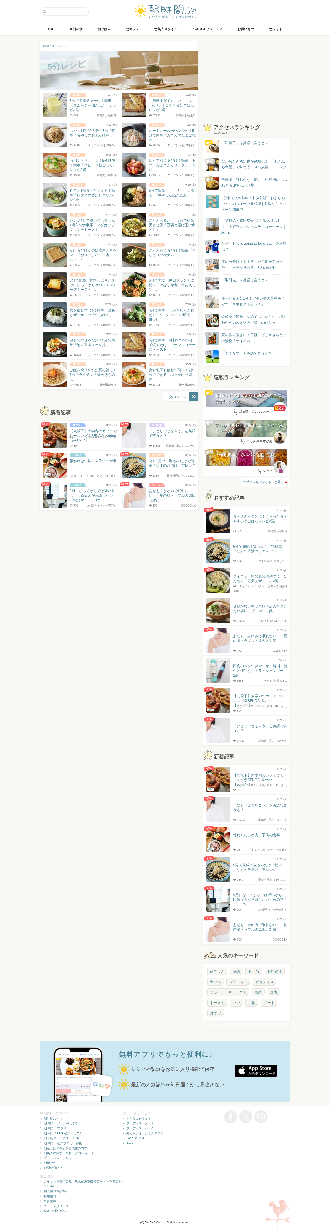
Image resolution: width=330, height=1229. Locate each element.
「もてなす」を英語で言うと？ (246, 353)
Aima (130, 1143)
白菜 (258, 992)
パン (236, 1003)
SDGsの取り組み (56, 1211)
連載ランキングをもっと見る (263, 482)
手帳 (251, 1003)
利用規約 (50, 1163)
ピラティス (264, 982)
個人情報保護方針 (56, 1191)
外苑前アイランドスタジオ (144, 1133)
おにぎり (274, 971)
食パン (215, 982)
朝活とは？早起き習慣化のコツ (65, 1148)
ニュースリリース (56, 1206)
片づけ (215, 1013)
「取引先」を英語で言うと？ (244, 280)
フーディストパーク (140, 1128)
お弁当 (253, 971)
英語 (236, 971)
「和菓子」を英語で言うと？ (244, 143)
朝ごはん (217, 971)
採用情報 (50, 1196)
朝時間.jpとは (53, 1118)
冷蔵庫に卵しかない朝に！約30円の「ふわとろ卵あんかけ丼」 (254, 182)
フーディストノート (140, 1123)
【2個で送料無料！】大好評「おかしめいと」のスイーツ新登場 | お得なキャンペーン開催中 (253, 204)
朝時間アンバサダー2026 (61, 1138)
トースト (217, 1003)
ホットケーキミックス (228, 992)
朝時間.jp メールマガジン (61, 1123)
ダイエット (238, 982)
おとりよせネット (138, 1118)
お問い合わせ (53, 1168)
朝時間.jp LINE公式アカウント (65, 1133)
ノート (269, 1003)
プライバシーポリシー (59, 1158)
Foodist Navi (135, 1138)
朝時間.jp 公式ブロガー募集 (63, 1143)
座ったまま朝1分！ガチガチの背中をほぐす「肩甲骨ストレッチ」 (253, 301)
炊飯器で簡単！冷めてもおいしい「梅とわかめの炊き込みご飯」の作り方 (249, 320)
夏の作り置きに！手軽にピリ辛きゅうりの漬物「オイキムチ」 (253, 338)
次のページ (178, 397)
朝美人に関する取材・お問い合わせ (68, 1153)
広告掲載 (50, 1201)
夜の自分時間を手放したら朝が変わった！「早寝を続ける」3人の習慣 (252, 264)
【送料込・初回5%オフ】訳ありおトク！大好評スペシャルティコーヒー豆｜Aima (253, 226)
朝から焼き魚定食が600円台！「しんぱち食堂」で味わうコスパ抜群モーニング (253, 164)
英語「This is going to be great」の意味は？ (253, 246)
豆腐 (273, 992)
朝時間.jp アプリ (55, 1128)
